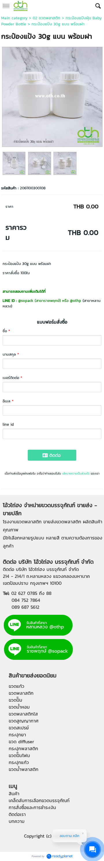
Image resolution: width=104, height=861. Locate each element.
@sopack (25, 300)
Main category (14, 18)
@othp (75, 300)
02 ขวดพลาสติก (46, 18)
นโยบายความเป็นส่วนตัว (76, 473)
